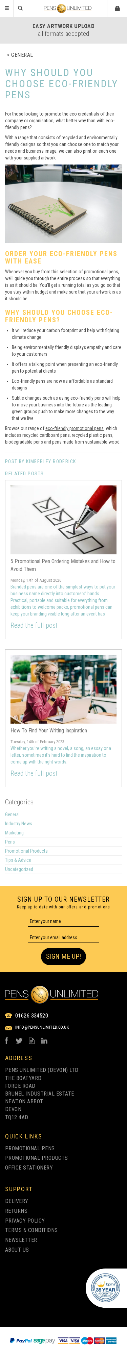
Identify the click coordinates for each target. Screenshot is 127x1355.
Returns (16, 1211)
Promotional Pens (30, 1148)
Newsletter (21, 1240)
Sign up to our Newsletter (63, 902)
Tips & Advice (18, 860)
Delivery (16, 1201)
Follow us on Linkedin (44, 1040)
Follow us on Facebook (6, 1040)
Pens (10, 842)
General (12, 814)
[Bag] (117, 8)
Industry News (18, 823)
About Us (17, 1250)
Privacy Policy (25, 1221)
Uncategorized (19, 869)
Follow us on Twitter (19, 1040)
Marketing (14, 832)
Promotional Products (26, 851)
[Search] (20, 8)
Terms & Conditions (31, 1230)
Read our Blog (31, 1040)
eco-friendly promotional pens (74, 428)
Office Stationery (29, 1167)
